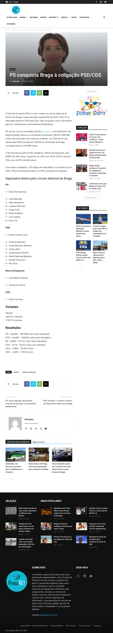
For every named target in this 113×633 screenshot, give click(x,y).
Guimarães (10, 460)
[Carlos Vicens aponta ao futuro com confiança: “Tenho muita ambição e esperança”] (81, 137)
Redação (16, 81)
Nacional (34, 17)
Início (8, 30)
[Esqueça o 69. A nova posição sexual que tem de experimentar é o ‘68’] (81, 526)
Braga (31, 460)
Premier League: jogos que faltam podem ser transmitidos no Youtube (100, 231)
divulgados (47, 131)
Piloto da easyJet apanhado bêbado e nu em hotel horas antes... (83, 231)
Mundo (43, 17)
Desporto (53, 17)
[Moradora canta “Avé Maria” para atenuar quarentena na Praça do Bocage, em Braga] (46, 511)
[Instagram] (101, 2)
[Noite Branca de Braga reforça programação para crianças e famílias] (39, 455)
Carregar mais (90, 197)
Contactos (97, 625)
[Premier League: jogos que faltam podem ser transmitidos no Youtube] (100, 219)
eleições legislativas (29, 372)
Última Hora (12, 17)
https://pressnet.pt (31, 423)
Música (64, 17)
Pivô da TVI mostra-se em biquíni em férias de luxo (63, 539)
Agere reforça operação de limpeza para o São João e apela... (99, 257)
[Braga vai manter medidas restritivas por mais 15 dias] (46, 526)
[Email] (46, 93)
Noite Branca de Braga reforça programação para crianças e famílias (38, 466)
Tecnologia (84, 17)
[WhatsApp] (39, 93)
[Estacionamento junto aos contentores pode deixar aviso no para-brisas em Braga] (62, 455)
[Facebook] (96, 2)
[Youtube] (105, 2)
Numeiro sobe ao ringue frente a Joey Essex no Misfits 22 (98, 510)
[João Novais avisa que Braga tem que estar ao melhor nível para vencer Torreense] (81, 186)
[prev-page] (7, 477)
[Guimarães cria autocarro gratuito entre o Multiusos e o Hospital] (16, 455)
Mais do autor (39, 442)
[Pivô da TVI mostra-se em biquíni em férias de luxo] (46, 539)
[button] (104, 17)
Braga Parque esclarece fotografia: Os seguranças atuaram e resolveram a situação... (97, 171)
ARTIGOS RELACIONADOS (18, 442)
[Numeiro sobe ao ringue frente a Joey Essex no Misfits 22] (81, 511)
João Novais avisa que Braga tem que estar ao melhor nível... (98, 186)
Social (74, 17)
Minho (22, 17)
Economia (11, 24)
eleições (16, 372)
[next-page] (11, 477)
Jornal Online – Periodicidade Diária (34, 625)
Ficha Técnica (71, 625)
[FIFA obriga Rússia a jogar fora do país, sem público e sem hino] (83, 245)
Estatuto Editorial (56, 625)
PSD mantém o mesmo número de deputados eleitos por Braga (57, 402)
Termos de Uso (85, 625)
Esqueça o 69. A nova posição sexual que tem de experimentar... (98, 526)
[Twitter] (33, 93)
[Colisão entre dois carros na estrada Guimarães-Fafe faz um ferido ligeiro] (11, 542)
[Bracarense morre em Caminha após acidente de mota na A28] (81, 539)
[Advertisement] (39, 105)
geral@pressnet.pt (48, 615)
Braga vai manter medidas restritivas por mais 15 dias (63, 526)
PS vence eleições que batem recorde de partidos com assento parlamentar (21, 403)
